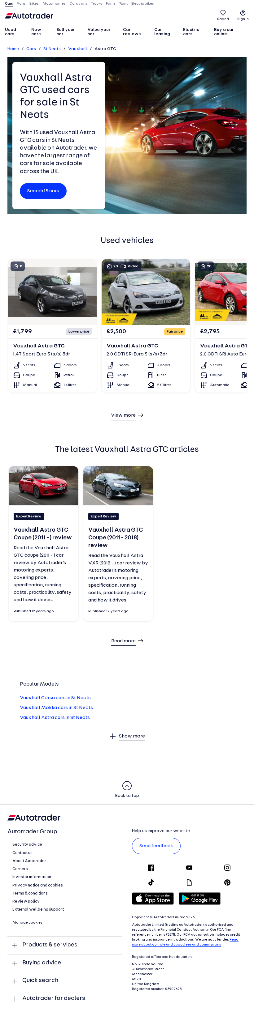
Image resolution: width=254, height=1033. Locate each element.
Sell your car (65, 32)
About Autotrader (29, 861)
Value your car (99, 32)
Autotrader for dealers (53, 998)
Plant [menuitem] (123, 4)
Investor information (31, 877)
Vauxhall (77, 49)
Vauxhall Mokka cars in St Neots (56, 707)
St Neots (52, 49)
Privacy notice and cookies (37, 885)
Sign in (243, 19)
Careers (20, 869)
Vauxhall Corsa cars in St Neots (55, 697)
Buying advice (41, 963)
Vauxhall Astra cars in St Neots (55, 717)
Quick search (40, 981)
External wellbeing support (38, 910)
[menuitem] (15, 32)
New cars (36, 32)
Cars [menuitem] (9, 4)
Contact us (22, 853)
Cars (31, 49)
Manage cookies (27, 923)
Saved (223, 19)
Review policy (26, 901)
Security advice (27, 845)
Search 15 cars (43, 191)
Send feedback (156, 846)
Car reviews (132, 32)
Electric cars (191, 32)
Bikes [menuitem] (34, 4)
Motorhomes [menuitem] (54, 4)
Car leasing (162, 32)
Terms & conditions (30, 893)
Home (13, 49)
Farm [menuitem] (110, 4)
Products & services (49, 945)
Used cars (10, 32)
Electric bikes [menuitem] (142, 4)
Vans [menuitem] (21, 4)
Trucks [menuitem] (96, 4)
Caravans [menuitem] (78, 4)
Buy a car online (224, 32)
